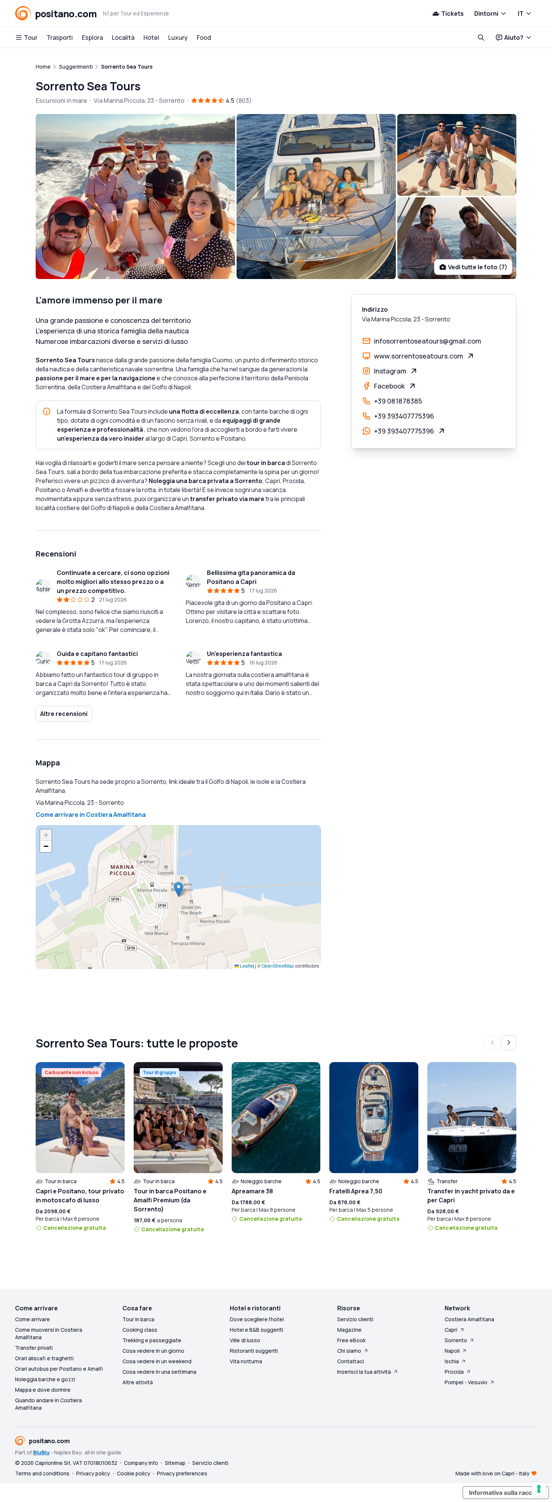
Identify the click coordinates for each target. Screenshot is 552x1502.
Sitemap (175, 1462)
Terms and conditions (42, 1473)
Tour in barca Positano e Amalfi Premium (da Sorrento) (170, 1200)
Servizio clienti (355, 1319)
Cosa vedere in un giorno (153, 1350)
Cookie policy (133, 1473)
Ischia (452, 1361)
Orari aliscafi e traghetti (44, 1358)
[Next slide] (508, 1042)
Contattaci (350, 1361)
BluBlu (41, 1452)
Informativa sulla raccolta (506, 1492)
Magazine (349, 1329)
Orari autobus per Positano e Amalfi (59, 1368)
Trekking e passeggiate (151, 1340)
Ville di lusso (245, 1340)
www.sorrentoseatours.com (418, 355)
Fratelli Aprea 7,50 (355, 1191)
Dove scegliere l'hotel (257, 1319)
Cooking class (139, 1329)
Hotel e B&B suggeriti (256, 1329)
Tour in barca (138, 1319)
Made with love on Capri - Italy (492, 1473)
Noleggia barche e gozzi (45, 1379)
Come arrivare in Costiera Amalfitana (91, 814)
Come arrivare (32, 1319)
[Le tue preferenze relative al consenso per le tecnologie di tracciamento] (539, 1489)
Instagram (390, 370)
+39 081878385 (398, 400)
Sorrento (456, 1340)
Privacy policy (93, 1473)
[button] (178, 889)
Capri (451, 1329)
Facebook (389, 385)
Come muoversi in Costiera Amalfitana (48, 1333)
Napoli (452, 1350)
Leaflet (246, 965)
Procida (454, 1371)
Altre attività (137, 1382)
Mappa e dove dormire (43, 1389)
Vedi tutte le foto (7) (477, 267)
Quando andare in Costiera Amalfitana (48, 1404)
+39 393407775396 (404, 415)
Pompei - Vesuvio (466, 1382)
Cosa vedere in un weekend (157, 1361)
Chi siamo (349, 1350)
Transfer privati (34, 1347)
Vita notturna (246, 1361)
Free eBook (351, 1340)
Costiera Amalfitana (469, 1319)
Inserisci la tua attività (364, 1371)
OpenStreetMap (278, 965)
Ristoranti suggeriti (254, 1350)
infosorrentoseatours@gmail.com (427, 340)
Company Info (141, 1462)
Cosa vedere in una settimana (159, 1371)
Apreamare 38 (252, 1191)
